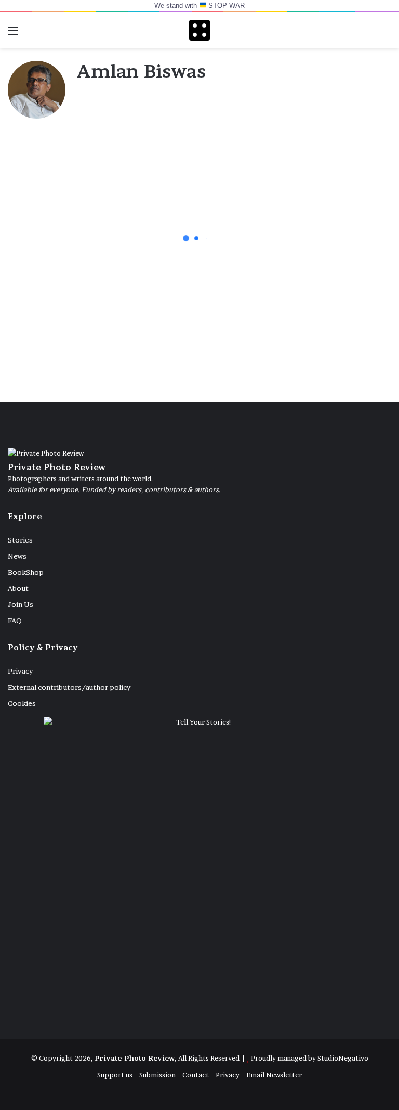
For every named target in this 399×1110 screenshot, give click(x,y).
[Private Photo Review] (199, 30)
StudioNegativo (342, 1058)
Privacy (20, 671)
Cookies (22, 703)
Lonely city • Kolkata (310, 342)
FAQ (15, 620)
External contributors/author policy (69, 687)
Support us (114, 1074)
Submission (157, 1074)
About (18, 588)
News (17, 556)
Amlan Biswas (141, 71)
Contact (195, 1074)
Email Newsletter (274, 1074)
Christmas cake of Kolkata (57, 256)
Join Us (20, 604)
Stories (20, 540)
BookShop (26, 572)
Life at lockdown (178, 342)
